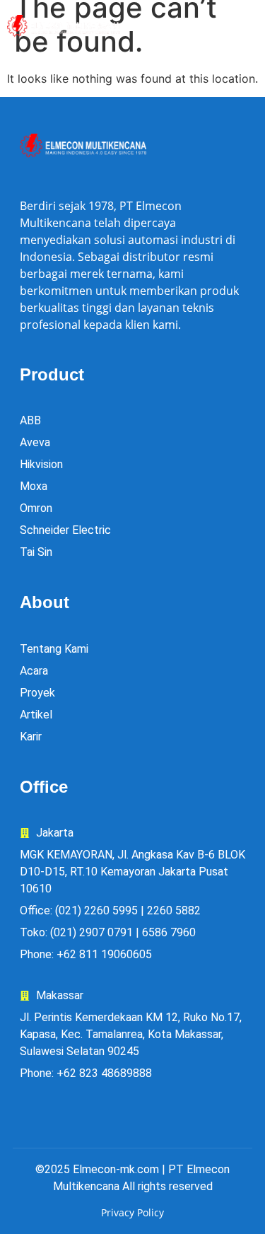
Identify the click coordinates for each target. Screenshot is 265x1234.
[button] (220, 26)
